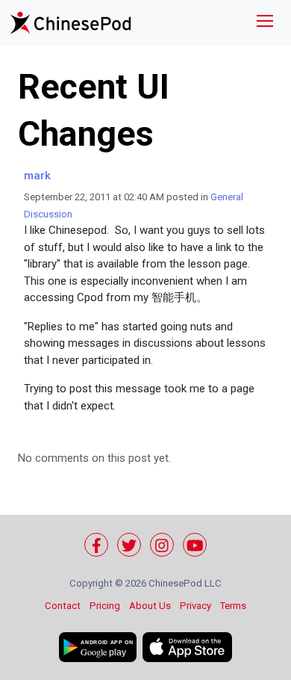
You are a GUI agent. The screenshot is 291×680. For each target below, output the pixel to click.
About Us (150, 605)
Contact (63, 605)
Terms (233, 605)
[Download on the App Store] (187, 647)
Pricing (105, 605)
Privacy (195, 605)
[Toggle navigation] (265, 23)
